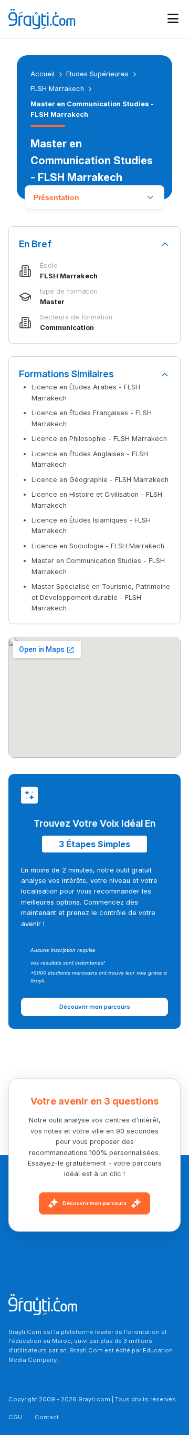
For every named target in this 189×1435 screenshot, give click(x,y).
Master (52, 302)
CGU (15, 1417)
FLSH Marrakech (57, 89)
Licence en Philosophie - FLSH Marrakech (99, 439)
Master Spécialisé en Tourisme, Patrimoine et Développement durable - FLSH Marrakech (101, 597)
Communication (67, 328)
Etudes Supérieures (97, 74)
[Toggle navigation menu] (173, 18)
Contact (47, 1417)
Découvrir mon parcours (94, 1203)
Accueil (42, 74)
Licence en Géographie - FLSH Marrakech (100, 480)
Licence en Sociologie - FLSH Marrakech (98, 546)
